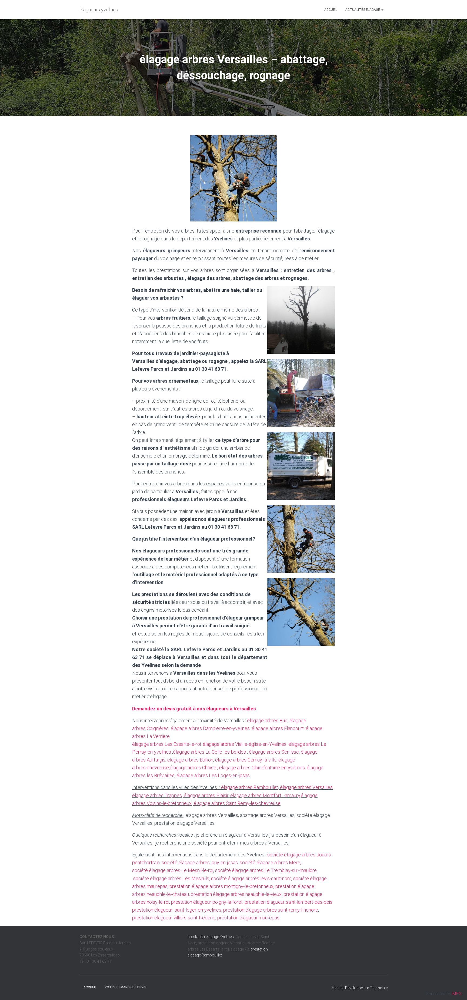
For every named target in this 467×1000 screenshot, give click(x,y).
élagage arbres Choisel (193, 767)
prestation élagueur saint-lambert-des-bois (288, 902)
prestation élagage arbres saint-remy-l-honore (270, 910)
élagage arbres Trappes (157, 795)
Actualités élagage (363, 10)
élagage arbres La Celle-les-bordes (209, 752)
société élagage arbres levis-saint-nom (251, 878)
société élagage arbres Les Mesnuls (171, 878)
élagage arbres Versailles (306, 787)
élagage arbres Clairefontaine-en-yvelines (262, 767)
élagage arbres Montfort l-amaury (265, 795)
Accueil (330, 10)
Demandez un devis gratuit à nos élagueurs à (194, 708)
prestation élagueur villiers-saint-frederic (173, 917)
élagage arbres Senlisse (273, 752)
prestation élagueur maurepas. (248, 917)
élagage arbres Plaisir (206, 795)
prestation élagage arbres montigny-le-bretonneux (221, 886)
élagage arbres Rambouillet (249, 787)
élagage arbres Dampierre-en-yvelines (210, 728)
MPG (457, 993)
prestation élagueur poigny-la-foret (207, 902)
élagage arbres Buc (267, 720)
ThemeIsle (379, 988)
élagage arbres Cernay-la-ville (245, 760)
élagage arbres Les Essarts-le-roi (166, 744)
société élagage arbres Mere (270, 862)
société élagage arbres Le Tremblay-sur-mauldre (266, 870)
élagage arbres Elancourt (278, 728)
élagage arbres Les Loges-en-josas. (213, 775)
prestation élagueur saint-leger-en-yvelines (176, 910)
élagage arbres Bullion (190, 760)
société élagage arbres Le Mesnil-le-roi (172, 870)
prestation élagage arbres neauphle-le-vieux (236, 894)
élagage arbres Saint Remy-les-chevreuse (237, 803)
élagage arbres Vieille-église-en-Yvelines (244, 744)
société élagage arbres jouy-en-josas (200, 862)
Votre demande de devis (125, 987)
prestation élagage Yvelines (211, 937)
